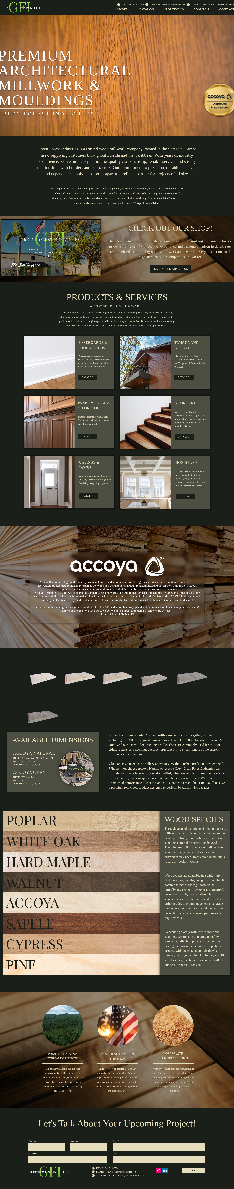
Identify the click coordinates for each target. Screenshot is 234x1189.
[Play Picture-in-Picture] (92, 272)
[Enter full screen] (97, 272)
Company (32, 1153)
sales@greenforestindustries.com (120, 1172)
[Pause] (4, 272)
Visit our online (45, 607)
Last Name (75, 1141)
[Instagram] (158, 1170)
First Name (33, 1141)
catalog (59, 607)
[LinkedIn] (165, 1170)
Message (116, 1153)
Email (115, 1141)
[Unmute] (8, 272)
